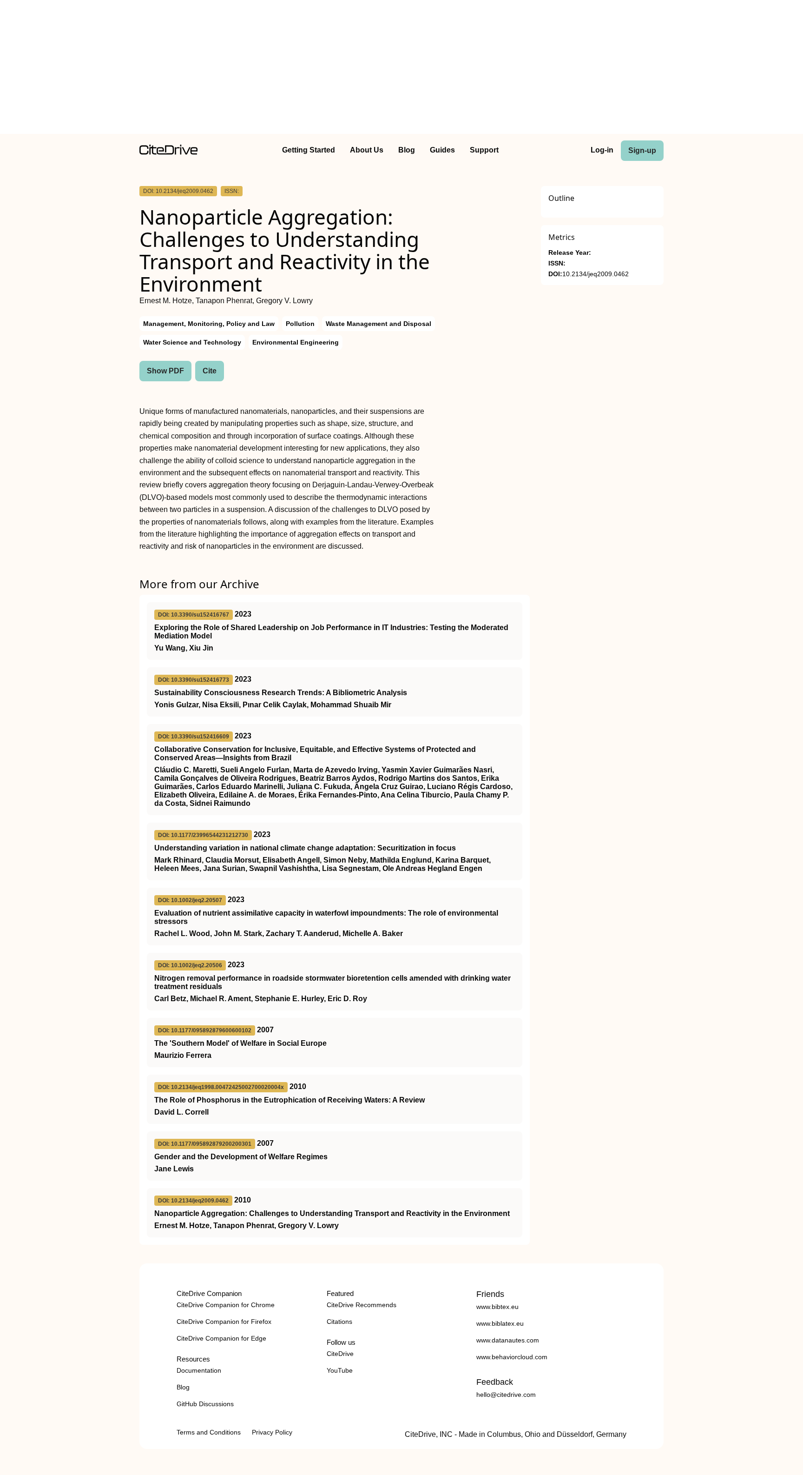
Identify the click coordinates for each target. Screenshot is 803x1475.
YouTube (340, 1370)
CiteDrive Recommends (361, 1305)
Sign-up (642, 150)
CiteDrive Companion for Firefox (224, 1321)
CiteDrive (340, 1353)
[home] (168, 152)
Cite (210, 371)
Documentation (199, 1370)
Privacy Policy (272, 1432)
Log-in (602, 150)
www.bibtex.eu (497, 1306)
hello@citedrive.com (506, 1394)
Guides (442, 150)
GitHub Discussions (205, 1404)
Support (484, 150)
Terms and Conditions (209, 1432)
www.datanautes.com (507, 1340)
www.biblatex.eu (500, 1323)
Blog (406, 150)
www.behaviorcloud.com (511, 1357)
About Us (366, 150)
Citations (339, 1321)
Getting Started (308, 150)
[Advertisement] (401, 69)
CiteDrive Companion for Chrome (226, 1305)
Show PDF (165, 371)
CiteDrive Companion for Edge (221, 1338)
